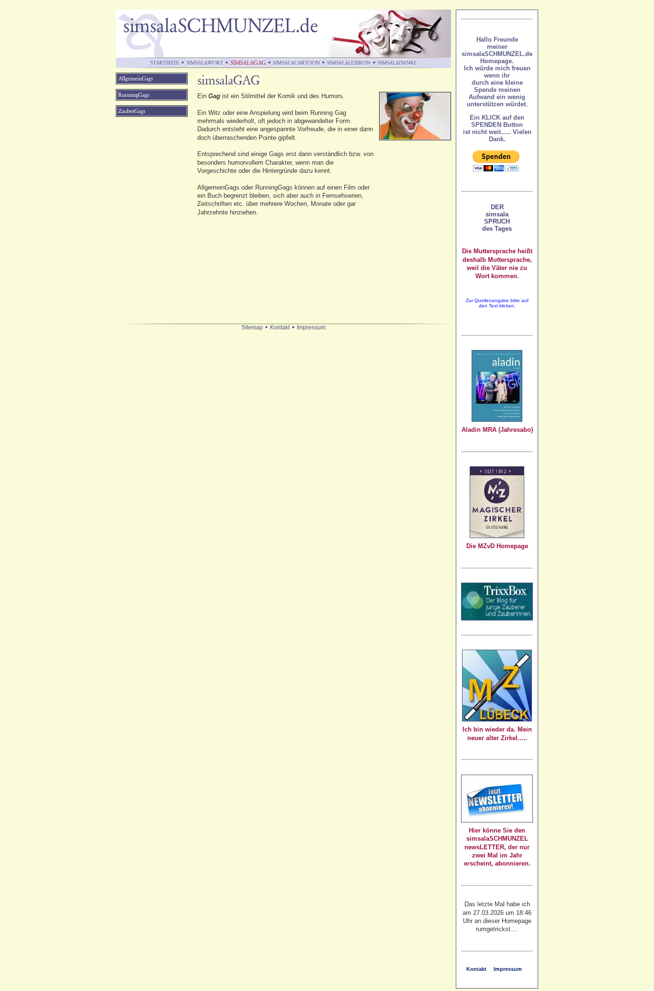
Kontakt (280, 327)
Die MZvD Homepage (497, 546)
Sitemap (252, 327)
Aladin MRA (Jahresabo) (497, 429)
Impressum (311, 327)
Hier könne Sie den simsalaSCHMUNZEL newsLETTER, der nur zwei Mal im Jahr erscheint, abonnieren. (497, 847)
